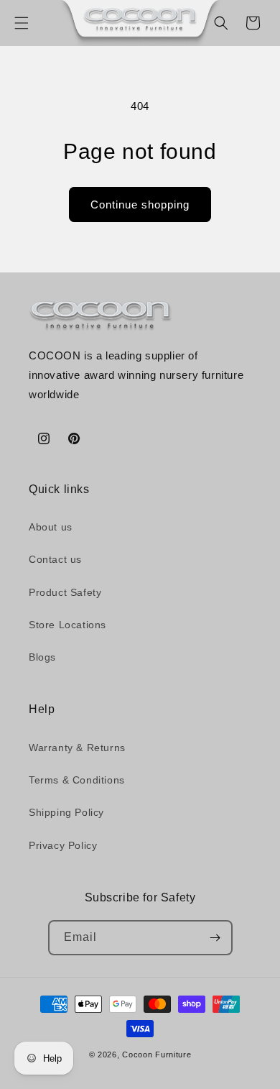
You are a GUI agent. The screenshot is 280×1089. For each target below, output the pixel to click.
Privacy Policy (63, 845)
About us (51, 527)
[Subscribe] (215, 937)
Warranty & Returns (77, 747)
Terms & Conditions (77, 780)
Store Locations (67, 624)
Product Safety (65, 592)
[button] (21, 23)
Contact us (55, 559)
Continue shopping (140, 204)
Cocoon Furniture (156, 1054)
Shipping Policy (66, 812)
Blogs (42, 657)
